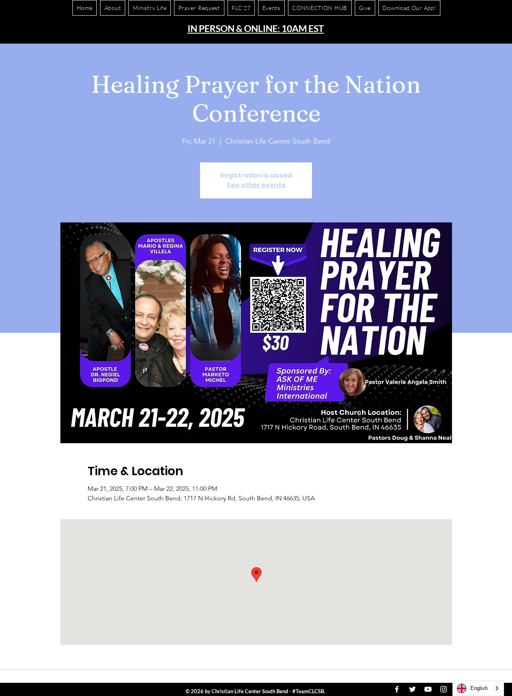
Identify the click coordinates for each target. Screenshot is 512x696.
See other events (256, 185)
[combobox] (478, 688)
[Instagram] (443, 689)
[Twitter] (412, 689)
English (479, 688)
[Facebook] (396, 689)
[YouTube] (428, 689)
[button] (409, 8)
